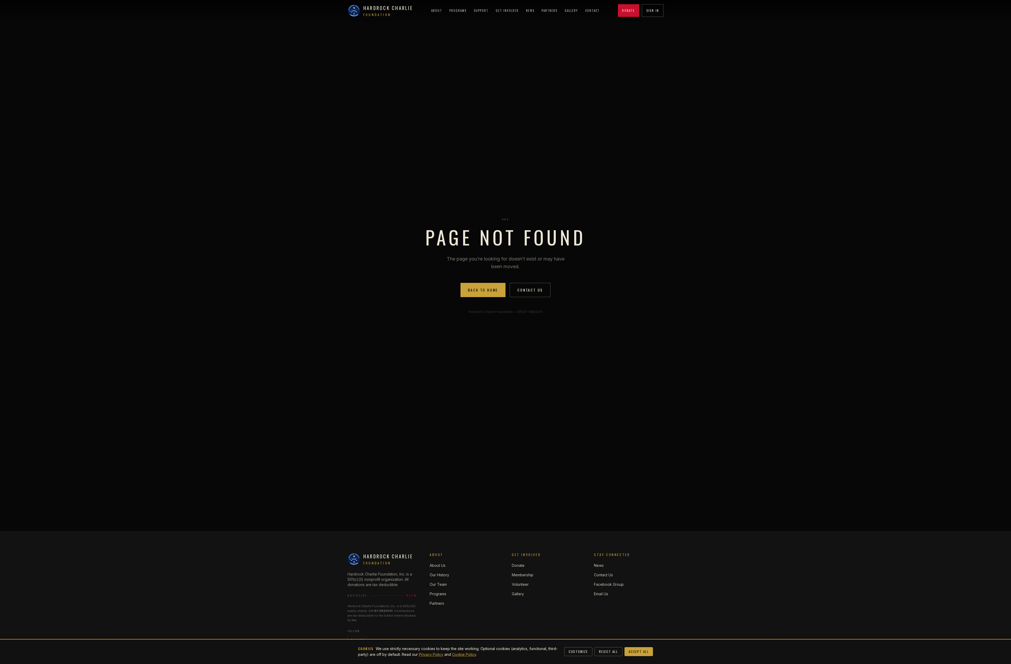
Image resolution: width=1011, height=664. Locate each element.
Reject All (608, 651)
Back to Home (483, 290)
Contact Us (530, 290)
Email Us (601, 594)
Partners (549, 10)
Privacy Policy (431, 654)
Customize (578, 651)
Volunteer (520, 584)
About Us (437, 565)
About (436, 10)
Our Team (438, 584)
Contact (592, 10)
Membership (522, 575)
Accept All (639, 651)
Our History (439, 575)
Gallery (571, 10)
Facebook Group (609, 584)
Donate (628, 10)
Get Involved (507, 10)
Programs (458, 10)
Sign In (652, 10)
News (530, 10)
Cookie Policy (464, 654)
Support (481, 10)
